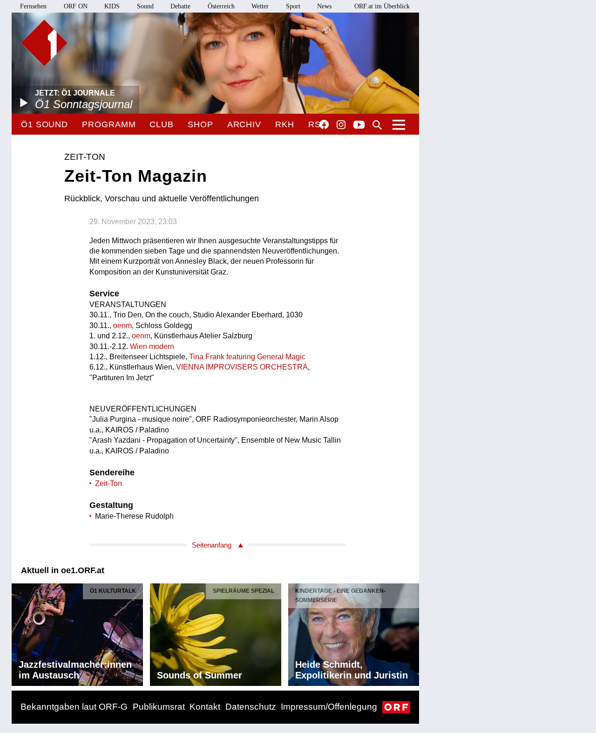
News (324, 6)
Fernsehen (33, 6)
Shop (200, 124)
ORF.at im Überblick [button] (382, 6)
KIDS (112, 6)
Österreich (221, 6)
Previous (19, 632)
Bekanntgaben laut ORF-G (74, 707)
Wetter (260, 6)
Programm (108, 124)
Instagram (341, 125)
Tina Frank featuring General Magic (247, 357)
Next (411, 632)
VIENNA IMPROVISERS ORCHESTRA (242, 367)
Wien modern (152, 346)
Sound (145, 6)
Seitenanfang (211, 545)
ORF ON (76, 6)
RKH (284, 124)
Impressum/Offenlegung (329, 707)
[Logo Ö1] (44, 43)
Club (161, 124)
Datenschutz (250, 707)
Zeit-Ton (108, 483)
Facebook (324, 124)
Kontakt (205, 707)
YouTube (359, 125)
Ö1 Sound (44, 124)
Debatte (180, 6)
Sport (293, 6)
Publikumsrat (159, 707)
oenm (122, 325)
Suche (377, 125)
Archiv (244, 124)
